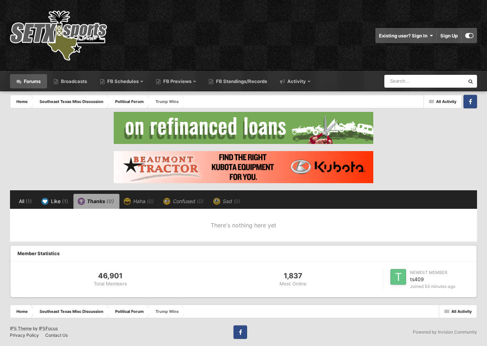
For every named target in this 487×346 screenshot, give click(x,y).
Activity (296, 81)
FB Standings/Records (241, 81)
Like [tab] (59, 201)
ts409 (417, 279)
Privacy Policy (24, 335)
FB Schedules (123, 81)
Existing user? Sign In (404, 35)
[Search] (470, 81)
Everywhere (443, 81)
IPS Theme (21, 328)
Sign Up (449, 35)
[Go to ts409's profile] (398, 277)
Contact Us (56, 335)
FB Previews (177, 81)
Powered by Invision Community (445, 332)
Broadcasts (73, 81)
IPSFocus (48, 328)
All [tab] (25, 201)
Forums (32, 81)
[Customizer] (469, 35)
